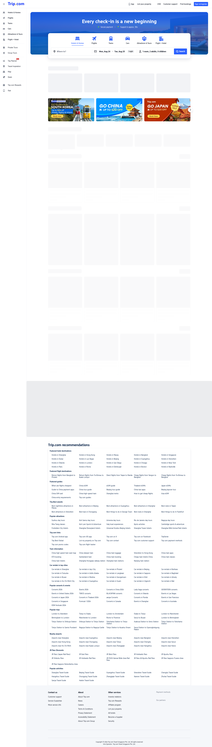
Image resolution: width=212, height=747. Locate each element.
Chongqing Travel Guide (88, 583)
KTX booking (56, 463)
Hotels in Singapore (168, 361)
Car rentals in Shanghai (60, 475)
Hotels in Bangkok (141, 361)
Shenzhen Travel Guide (142, 579)
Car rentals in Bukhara (169, 475)
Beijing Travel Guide (86, 579)
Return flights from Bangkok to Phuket (63, 382)
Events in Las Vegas (168, 500)
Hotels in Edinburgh (113, 373)
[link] (131, 4)
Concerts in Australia (169, 508)
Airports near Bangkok (142, 544)
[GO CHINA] (119, 77)
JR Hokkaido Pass (140, 560)
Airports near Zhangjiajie (115, 552)
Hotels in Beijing (112, 365)
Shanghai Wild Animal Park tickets (174, 434)
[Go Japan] (167, 77)
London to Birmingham (170, 524)
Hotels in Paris (57, 373)
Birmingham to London (60, 524)
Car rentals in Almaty (169, 483)
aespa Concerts (112, 504)
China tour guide (85, 396)
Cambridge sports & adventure (172, 430)
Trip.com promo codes (60, 451)
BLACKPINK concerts (114, 500)
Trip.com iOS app (85, 443)
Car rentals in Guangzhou (88, 487)
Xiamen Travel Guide (141, 583)
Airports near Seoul (168, 548)
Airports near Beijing (114, 544)
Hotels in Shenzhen (168, 365)
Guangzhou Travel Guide (115, 579)
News (80, 607)
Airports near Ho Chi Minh (61, 552)
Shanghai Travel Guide (60, 579)
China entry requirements (61, 404)
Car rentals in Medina (87, 483)
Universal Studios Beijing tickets (118, 434)
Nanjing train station (141, 467)
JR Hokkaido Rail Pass (87, 564)
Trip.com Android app (60, 443)
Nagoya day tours (168, 426)
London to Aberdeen (60, 520)
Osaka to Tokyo (140, 520)
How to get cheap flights (143, 400)
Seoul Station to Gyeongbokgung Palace (146, 535)
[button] (4, 4)
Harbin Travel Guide (86, 587)
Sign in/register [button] (201, 4)
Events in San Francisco (170, 504)
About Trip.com (84, 603)
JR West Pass (111, 560)
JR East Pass (83, 560)
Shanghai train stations (115, 467)
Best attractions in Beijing (88, 412)
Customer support (55, 603)
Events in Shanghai (141, 508)
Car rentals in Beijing (141, 475)
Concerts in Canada (113, 508)
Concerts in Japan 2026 (60, 504)
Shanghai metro (112, 400)
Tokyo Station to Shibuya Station (64, 528)
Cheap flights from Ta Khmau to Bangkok (173, 382)
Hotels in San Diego (113, 369)
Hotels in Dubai (57, 365)
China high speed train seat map (64, 459)
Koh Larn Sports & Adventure (90, 430)
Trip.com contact (112, 447)
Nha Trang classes (58, 430)
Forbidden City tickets (60, 434)
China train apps (167, 459)
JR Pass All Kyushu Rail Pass (144, 564)
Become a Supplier (115, 623)
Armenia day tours (113, 426)
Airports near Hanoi (168, 552)
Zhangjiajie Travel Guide (115, 583)
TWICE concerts (85, 500)
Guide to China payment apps (63, 396)
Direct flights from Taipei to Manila (119, 381)
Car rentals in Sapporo (142, 479)
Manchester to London (87, 524)
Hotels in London (85, 369)
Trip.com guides (85, 404)
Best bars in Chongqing (88, 418)
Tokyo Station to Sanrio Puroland (64, 534)
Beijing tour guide (113, 396)
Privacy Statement (85, 619)
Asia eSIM (165, 400)
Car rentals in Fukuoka (60, 479)
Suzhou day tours (58, 426)
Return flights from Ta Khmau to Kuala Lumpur (91, 382)
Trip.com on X (111, 443)
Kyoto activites (139, 430)
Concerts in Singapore (60, 508)
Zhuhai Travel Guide (168, 583)
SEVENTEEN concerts (169, 496)
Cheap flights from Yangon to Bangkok (145, 382)
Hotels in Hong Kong (87, 361)
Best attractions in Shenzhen (62, 418)
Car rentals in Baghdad (169, 479)
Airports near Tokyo (113, 548)
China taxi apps (139, 396)
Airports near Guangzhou (88, 544)
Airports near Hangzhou (143, 552)
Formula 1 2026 (85, 508)
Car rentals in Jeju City (87, 475)
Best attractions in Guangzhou (117, 412)
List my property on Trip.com (90, 447)
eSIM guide (110, 392)
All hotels (111, 619)
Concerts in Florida (141, 504)
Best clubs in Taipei (168, 412)
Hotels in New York (168, 369)
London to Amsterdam (115, 520)
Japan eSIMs (166, 392)
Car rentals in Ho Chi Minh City (63, 487)
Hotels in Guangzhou (142, 365)
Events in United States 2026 (62, 500)
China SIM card (57, 400)
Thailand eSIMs (140, 392)
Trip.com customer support (144, 447)
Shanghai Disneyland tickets (89, 434)
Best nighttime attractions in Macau (62, 413)
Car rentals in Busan (59, 483)
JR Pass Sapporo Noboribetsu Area (65, 570)
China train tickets (58, 467)
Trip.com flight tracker (87, 451)
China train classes (168, 463)
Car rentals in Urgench (142, 487)
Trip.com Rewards (115, 607)
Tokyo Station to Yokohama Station (171, 529)
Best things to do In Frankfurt (172, 418)
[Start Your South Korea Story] (71, 77)
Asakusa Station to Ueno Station (146, 528)
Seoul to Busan (140, 524)
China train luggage (113, 459)
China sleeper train (86, 459)
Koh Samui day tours (87, 426)
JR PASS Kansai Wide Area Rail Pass (118, 565)
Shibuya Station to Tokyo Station (91, 528)
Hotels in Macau (112, 361)
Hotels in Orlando (58, 369)
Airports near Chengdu (142, 548)
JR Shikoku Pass (58, 564)
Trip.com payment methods (171, 447)
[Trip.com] (16, 4)
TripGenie (164, 443)
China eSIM (83, 392)
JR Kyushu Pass (167, 560)
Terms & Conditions (85, 615)
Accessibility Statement (87, 623)
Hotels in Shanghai (59, 361)
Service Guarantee (55, 607)
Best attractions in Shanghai (144, 412)
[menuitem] (13, 12)
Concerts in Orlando (141, 500)
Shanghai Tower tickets (143, 434)
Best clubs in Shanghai (142, 418)
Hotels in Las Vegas (86, 365)
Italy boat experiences (114, 430)
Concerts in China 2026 (115, 496)
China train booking (113, 463)
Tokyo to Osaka (85, 520)
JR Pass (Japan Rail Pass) (61, 560)
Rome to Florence (113, 524)
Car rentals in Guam (113, 487)
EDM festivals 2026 (59, 511)
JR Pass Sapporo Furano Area (172, 564)
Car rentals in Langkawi (115, 479)
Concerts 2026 (57, 496)
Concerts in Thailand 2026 (89, 504)
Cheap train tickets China (143, 463)
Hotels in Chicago (140, 369)
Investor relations (114, 603)
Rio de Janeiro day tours (143, 426)
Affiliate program (114, 611)
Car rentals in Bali (167, 487)
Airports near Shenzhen (170, 544)
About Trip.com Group (86, 627)
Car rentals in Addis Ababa (89, 479)
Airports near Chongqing (88, 548)
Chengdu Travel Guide (169, 579)
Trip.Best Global (57, 447)
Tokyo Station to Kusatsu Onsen (118, 534)
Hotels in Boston (140, 373)
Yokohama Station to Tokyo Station (116, 529)
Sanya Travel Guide (59, 587)
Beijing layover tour (168, 396)
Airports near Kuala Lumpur (89, 552)
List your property (115, 615)
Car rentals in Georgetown (116, 483)
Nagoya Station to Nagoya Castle (91, 534)
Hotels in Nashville (168, 373)
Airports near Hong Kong (61, 548)
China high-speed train (87, 400)
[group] (105, 27)
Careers (81, 611)
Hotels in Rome (85, 373)
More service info (54, 611)
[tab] (77, 40)
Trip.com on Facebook (142, 443)
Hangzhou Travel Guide (60, 583)
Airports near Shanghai (60, 544)
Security (111, 627)
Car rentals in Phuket (114, 475)
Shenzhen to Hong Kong (143, 459)
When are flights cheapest (61, 392)
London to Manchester (170, 520)
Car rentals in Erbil (140, 483)
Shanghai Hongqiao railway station (92, 467)
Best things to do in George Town (119, 418)
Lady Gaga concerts (141, 496)
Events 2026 (83, 496)
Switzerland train (85, 463)
